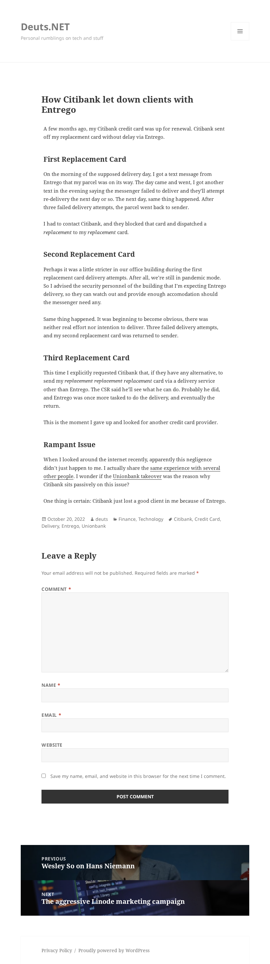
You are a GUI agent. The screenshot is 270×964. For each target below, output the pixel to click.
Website (52, 745)
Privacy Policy (56, 950)
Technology (150, 519)
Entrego (70, 526)
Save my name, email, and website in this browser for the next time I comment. (138, 776)
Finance (127, 519)
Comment (56, 589)
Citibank (183, 519)
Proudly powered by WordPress (113, 950)
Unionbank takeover (137, 476)
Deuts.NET (45, 26)
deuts (101, 519)
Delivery (50, 526)
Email (51, 715)
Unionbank (94, 526)
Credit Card (207, 519)
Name (50, 685)
